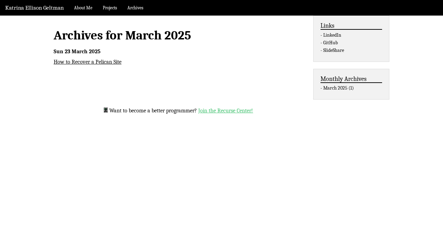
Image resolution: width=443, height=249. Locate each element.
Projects (110, 7)
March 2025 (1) (338, 88)
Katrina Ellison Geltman (34, 7)
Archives (135, 7)
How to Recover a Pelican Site (87, 62)
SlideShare (333, 50)
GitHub (330, 43)
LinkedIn (332, 35)
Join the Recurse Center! (225, 111)
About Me (83, 7)
